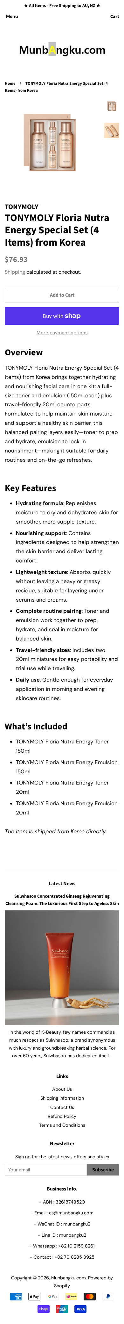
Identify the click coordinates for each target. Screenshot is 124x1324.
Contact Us (62, 1107)
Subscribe (103, 1169)
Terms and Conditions (62, 1125)
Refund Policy (62, 1116)
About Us (62, 1089)
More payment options (62, 332)
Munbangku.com (68, 1278)
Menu (12, 16)
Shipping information (62, 1098)
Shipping (15, 272)
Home (10, 83)
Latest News (62, 883)
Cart (114, 16)
